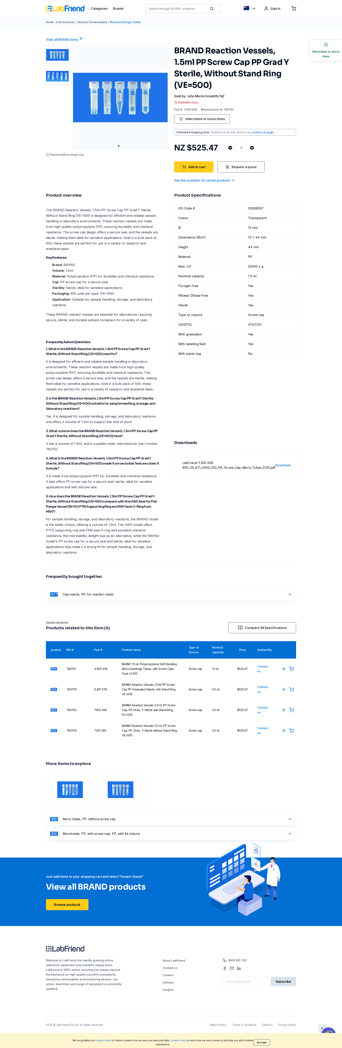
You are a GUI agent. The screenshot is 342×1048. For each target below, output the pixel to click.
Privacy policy (287, 1024)
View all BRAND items (62, 40)
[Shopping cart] (293, 8)
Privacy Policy (103, 1040)
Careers (168, 975)
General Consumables (92, 22)
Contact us (170, 967)
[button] (212, 8)
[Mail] (232, 968)
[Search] (212, 8)
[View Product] (283, 668)
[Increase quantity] (252, 147)
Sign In (275, 8)
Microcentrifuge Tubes (125, 22)
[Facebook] (225, 968)
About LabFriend (174, 960)
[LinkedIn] (239, 968)
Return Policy (218, 1024)
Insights (168, 989)
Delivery (168, 982)
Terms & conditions (244, 1024)
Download (282, 465)
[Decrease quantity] (230, 147)
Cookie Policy (178, 1040)
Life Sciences (65, 22)
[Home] (68, 8)
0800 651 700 (237, 960)
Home (50, 22)
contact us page (263, 132)
